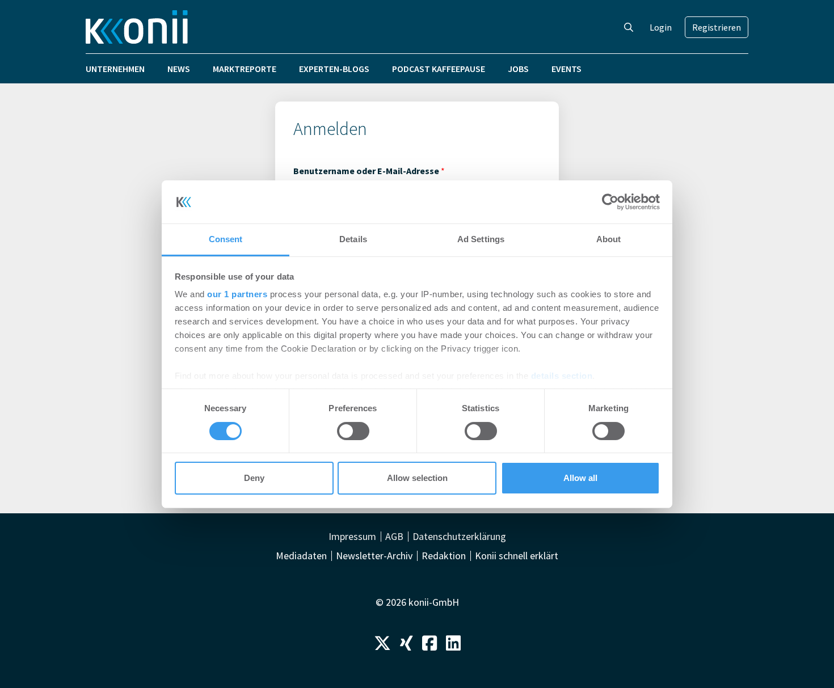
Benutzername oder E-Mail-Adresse (369, 170)
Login (661, 27)
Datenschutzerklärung (459, 536)
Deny (254, 478)
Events (566, 68)
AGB (394, 536)
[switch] (353, 431)
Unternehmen (115, 68)
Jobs (518, 68)
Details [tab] (353, 239)
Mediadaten (301, 556)
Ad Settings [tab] (480, 239)
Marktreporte (244, 68)
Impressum (352, 536)
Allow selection (417, 478)
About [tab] (608, 239)
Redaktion (444, 556)
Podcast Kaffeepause (438, 68)
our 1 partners (237, 294)
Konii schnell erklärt (516, 556)
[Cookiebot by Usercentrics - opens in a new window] (610, 201)
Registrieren (716, 27)
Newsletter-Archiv (374, 556)
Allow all (580, 478)
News (178, 68)
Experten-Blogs (334, 68)
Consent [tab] (226, 239)
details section (562, 376)
